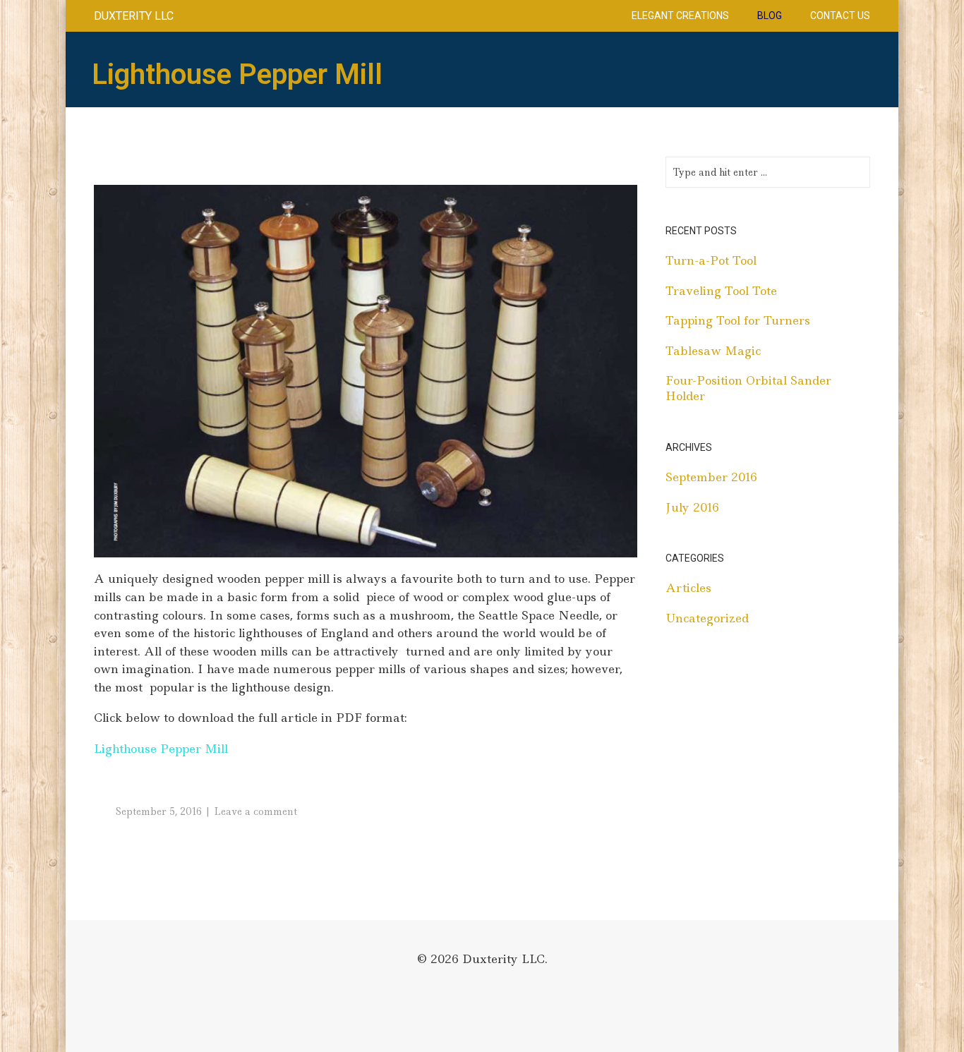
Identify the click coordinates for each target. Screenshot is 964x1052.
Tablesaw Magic (713, 350)
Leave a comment (255, 811)
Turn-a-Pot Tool (711, 260)
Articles (688, 587)
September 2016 (711, 477)
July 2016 (692, 507)
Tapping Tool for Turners (737, 320)
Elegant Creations (680, 15)
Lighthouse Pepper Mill (161, 748)
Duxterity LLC (134, 16)
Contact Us (840, 15)
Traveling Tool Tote (721, 290)
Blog (769, 15)
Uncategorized (707, 618)
